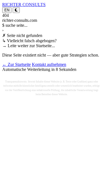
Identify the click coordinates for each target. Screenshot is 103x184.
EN (6, 10)
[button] (16, 10)
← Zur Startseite (16, 64)
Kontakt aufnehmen (49, 64)
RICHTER (24, 4)
